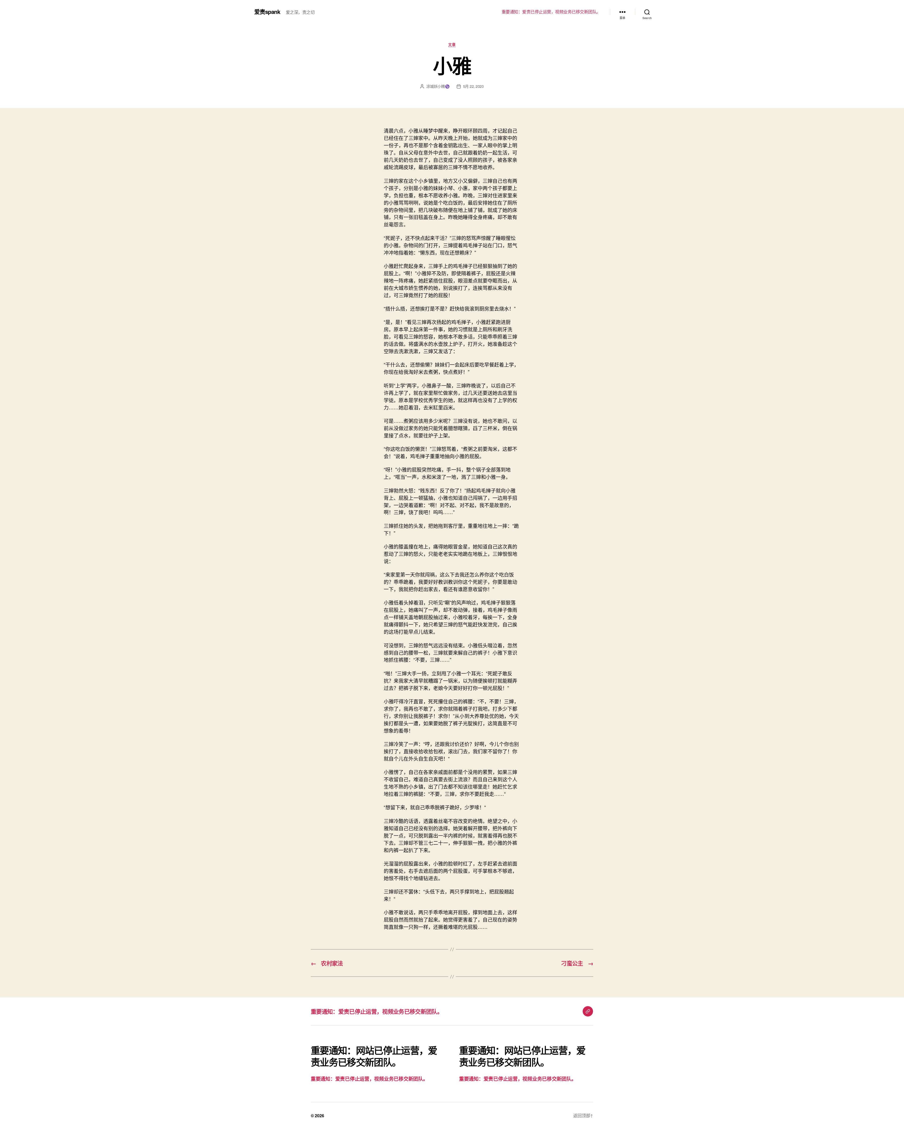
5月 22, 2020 (473, 86)
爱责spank (267, 11)
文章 (452, 44)
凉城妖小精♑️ (437, 86)
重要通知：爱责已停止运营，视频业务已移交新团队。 (551, 11)
